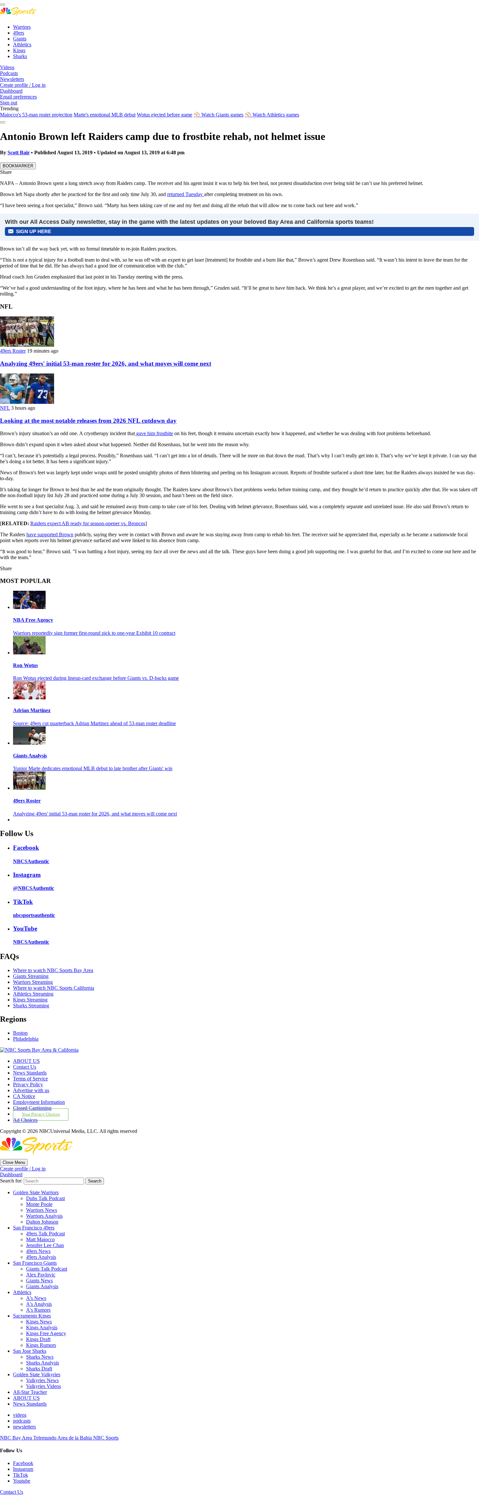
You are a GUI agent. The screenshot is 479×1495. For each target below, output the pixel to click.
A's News (36, 1298)
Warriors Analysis (44, 1216)
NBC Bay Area (16, 1438)
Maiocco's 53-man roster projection (36, 114)
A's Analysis (39, 1304)
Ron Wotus (25, 665)
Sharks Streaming (31, 1005)
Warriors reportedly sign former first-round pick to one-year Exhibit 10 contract (94, 633)
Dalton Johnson (42, 1222)
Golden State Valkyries (36, 1374)
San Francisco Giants (35, 1263)
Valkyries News (42, 1380)
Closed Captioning (32, 1108)
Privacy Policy (28, 1084)
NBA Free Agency (33, 620)
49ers (18, 33)
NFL (5, 408)
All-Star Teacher (30, 1392)
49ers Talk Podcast (45, 1233)
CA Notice (24, 1096)
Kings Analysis (41, 1327)
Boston (20, 1033)
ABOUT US (26, 1061)
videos (19, 1415)
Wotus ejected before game (164, 114)
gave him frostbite (154, 433)
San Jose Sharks (29, 1351)
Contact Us (24, 1067)
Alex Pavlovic (40, 1274)
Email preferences (18, 96)
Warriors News (41, 1210)
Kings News (39, 1321)
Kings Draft (38, 1339)
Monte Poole (39, 1204)
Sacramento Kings (32, 1316)
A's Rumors (38, 1310)
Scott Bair (18, 152)
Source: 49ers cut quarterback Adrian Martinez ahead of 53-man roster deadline (94, 723)
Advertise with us (31, 1090)
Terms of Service (30, 1078)
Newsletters (12, 79)
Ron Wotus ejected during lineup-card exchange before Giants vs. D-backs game (96, 678)
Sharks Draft (39, 1368)
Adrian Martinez (32, 710)
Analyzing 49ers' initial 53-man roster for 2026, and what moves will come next (105, 363)
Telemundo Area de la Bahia (63, 1438)
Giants (19, 38)
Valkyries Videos (43, 1386)
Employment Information (39, 1102)
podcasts (22, 1421)
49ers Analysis (41, 1257)
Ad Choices (25, 1120)
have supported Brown (49, 534)
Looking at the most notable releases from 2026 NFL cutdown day (88, 420)
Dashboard (11, 91)
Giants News (39, 1280)
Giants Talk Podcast (46, 1269)
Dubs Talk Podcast (45, 1198)
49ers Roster (13, 351)
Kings (19, 50)
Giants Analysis (30, 755)
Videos (7, 67)
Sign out (8, 102)
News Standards (30, 1072)
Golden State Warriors (36, 1192)
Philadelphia (25, 1039)
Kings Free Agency (46, 1333)
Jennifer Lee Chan (45, 1245)
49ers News (38, 1251)
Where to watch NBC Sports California (53, 988)
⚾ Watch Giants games (218, 114)
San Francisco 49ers (33, 1227)
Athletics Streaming (33, 994)
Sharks (20, 56)
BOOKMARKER (18, 165)
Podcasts (9, 73)
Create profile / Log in (23, 85)
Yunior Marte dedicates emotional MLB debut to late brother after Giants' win (92, 768)
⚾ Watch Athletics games (272, 114)
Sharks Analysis (42, 1362)
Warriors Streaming (33, 982)
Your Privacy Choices (41, 1114)
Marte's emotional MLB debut (105, 114)
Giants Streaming (31, 976)
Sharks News (39, 1357)
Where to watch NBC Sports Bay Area (53, 970)
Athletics (22, 44)
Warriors (22, 27)
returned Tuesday (185, 194)
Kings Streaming (30, 999)
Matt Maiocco (40, 1239)
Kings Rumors (41, 1345)
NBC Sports (106, 1438)
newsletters (24, 1426)
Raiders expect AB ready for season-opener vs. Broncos (87, 523)
